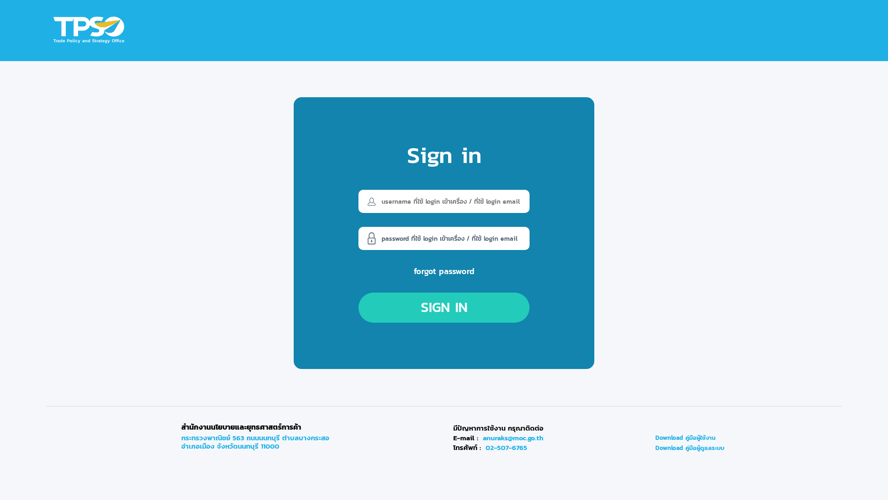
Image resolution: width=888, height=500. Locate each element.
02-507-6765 (506, 448)
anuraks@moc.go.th (513, 438)
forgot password (444, 271)
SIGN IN (444, 307)
